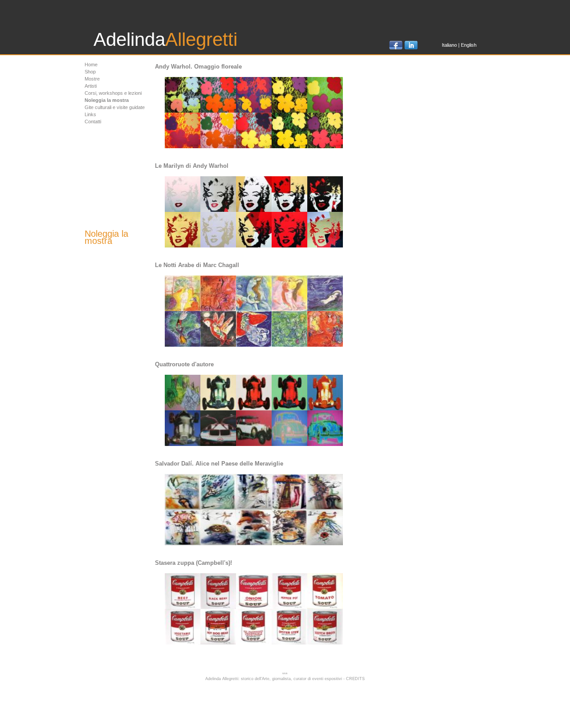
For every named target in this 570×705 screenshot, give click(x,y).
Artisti (91, 86)
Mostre (92, 78)
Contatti (93, 121)
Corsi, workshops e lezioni (113, 93)
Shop (90, 71)
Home (91, 64)
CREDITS (355, 679)
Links (90, 114)
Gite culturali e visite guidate (115, 107)
